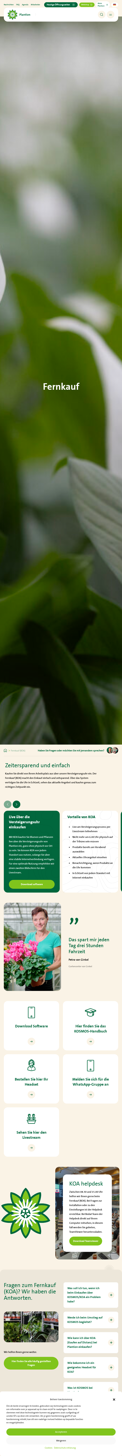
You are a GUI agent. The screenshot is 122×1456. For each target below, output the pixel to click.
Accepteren (61, 1432)
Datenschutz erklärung (65, 1448)
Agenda (25, 5)
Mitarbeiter (35, 5)
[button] (114, 1399)
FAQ (17, 5)
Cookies (48, 1448)
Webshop (85, 5)
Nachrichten (9, 5)
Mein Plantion (101, 4)
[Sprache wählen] (114, 5)
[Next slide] (16, 804)
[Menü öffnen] (110, 14)
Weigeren (61, 1440)
